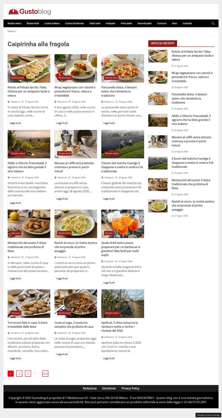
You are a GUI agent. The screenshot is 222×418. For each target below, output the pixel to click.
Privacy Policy (130, 388)
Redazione (90, 388)
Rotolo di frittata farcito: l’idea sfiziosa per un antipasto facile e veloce (29, 91)
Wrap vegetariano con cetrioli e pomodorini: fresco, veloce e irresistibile (74, 91)
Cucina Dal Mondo (74, 23)
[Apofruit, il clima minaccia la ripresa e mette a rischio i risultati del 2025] (122, 303)
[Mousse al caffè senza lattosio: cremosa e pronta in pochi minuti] (75, 144)
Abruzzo (15, 233)
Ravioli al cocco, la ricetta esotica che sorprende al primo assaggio (75, 247)
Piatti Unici (94, 23)
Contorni (161, 23)
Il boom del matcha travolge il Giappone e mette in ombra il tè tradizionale (122, 167)
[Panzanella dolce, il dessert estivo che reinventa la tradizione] (122, 68)
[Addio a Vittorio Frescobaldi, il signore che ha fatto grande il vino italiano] (29, 144)
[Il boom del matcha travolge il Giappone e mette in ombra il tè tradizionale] (122, 144)
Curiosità (187, 23)
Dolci (174, 23)
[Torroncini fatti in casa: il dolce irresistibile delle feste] (29, 303)
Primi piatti (126, 23)
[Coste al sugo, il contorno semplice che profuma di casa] (75, 303)
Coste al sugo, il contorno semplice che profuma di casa (73, 325)
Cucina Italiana (51, 23)
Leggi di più (15, 123)
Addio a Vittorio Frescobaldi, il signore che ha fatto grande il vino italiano (27, 167)
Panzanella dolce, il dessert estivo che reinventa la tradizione (119, 91)
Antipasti (110, 23)
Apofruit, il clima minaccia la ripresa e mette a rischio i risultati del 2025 (119, 327)
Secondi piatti (145, 23)
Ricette (108, 233)
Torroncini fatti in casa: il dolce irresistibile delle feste (28, 325)
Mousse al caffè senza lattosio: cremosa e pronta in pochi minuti (74, 167)
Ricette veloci (14, 23)
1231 (45, 374)
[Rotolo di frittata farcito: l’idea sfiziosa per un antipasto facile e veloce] (29, 68)
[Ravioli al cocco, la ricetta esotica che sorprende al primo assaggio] (75, 224)
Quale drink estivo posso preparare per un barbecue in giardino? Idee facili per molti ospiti (120, 249)
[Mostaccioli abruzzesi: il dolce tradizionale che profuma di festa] (29, 224)
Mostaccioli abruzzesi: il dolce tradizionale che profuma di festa (27, 247)
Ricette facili (33, 23)
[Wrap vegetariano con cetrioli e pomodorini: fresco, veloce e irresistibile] (75, 68)
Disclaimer (109, 388)
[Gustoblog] (29, 11)
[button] (213, 23)
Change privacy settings (208, 414)
